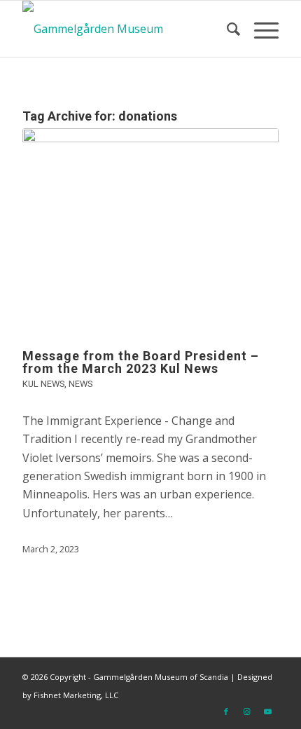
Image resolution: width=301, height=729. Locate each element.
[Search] (226, 29)
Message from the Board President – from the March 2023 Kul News (140, 362)
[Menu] (259, 29)
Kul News (43, 384)
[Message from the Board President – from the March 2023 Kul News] (150, 231)
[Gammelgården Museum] (124, 29)
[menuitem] (226, 29)
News (80, 384)
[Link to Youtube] (268, 711)
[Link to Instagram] (247, 711)
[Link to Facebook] (226, 711)
